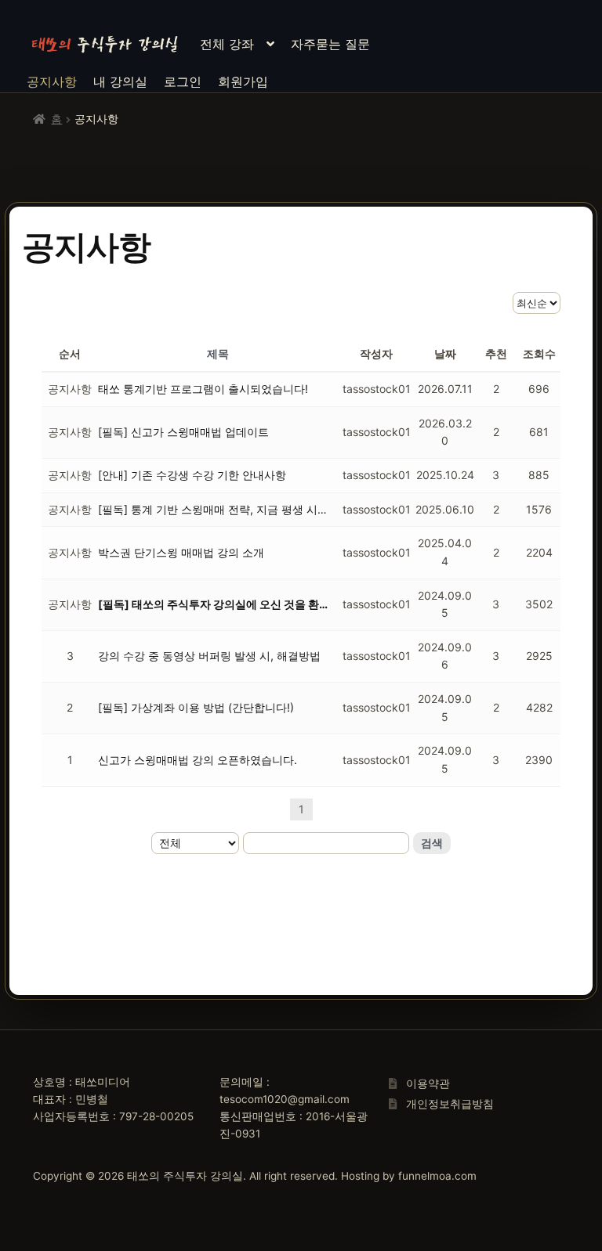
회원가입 (243, 81)
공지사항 (52, 81)
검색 (432, 843)
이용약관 (428, 1083)
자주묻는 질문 (330, 44)
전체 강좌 (227, 44)
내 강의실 (120, 81)
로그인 (182, 81)
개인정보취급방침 (450, 1104)
